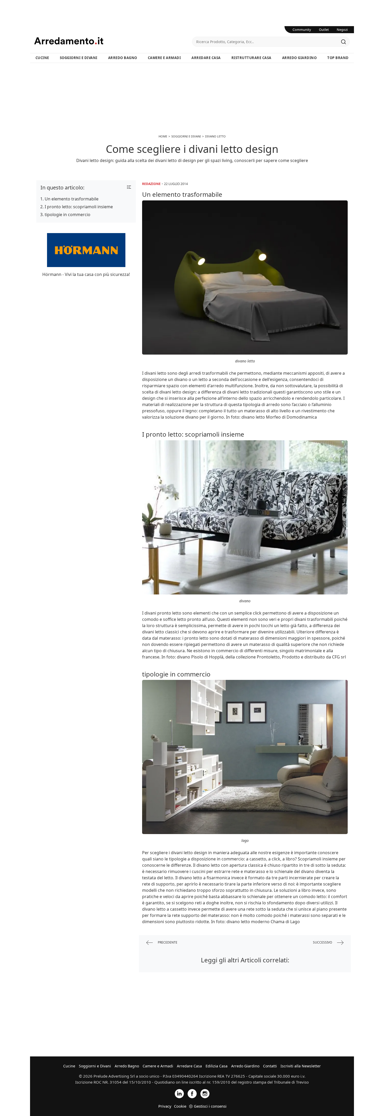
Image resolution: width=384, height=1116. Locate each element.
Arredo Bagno (122, 57)
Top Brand (338, 57)
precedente (167, 942)
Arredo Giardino (299, 57)
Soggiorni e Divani (78, 57)
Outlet (324, 29)
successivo (323, 942)
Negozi (342, 29)
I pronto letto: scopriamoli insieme (79, 207)
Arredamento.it (113, 40)
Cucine (42, 57)
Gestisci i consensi (210, 1106)
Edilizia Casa (217, 1065)
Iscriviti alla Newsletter (301, 1065)
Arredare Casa (206, 57)
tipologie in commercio (67, 214)
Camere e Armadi (164, 57)
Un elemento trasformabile (71, 199)
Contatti (270, 1065)
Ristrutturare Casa (251, 57)
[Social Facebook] (192, 1093)
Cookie (180, 1106)
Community (302, 29)
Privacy (164, 1106)
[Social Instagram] (205, 1093)
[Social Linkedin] (179, 1093)
